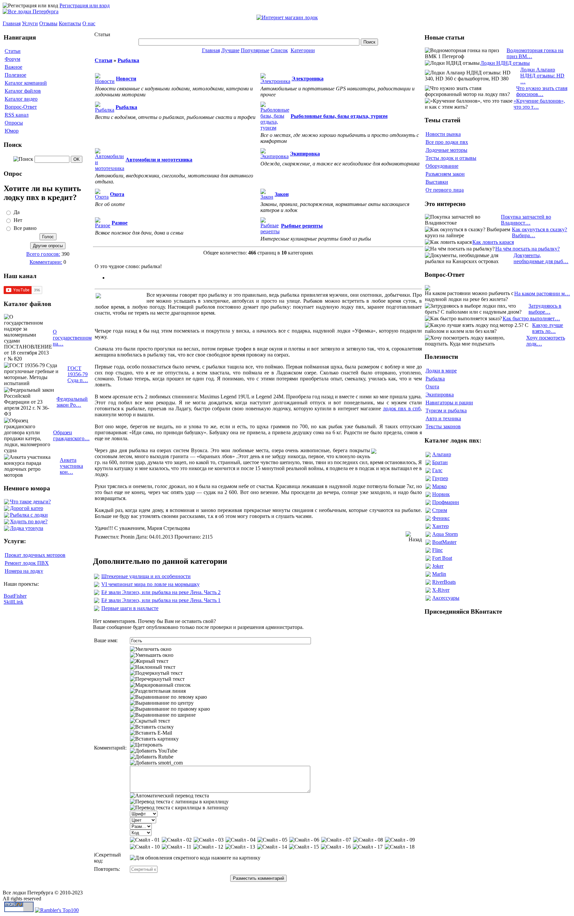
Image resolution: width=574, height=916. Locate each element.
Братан (440, 462)
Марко (439, 486)
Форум (12, 59)
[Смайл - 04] (240, 840)
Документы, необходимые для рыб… (541, 258)
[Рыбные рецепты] (270, 231)
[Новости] (105, 81)
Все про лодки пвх (447, 142)
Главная (12, 23)
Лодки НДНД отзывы (505, 63)
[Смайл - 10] (145, 847)
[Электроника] (275, 81)
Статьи (13, 51)
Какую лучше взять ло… (547, 328)
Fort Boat (442, 558)
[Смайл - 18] (400, 847)
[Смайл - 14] (272, 847)
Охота (432, 386)
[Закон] (266, 197)
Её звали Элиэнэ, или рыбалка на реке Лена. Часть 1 (161, 600)
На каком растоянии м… (542, 293)
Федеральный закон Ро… (72, 402)
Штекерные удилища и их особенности (146, 576)
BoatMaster (444, 542)
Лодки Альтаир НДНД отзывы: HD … (542, 75)
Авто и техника (443, 418)
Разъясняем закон (445, 174)
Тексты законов (443, 426)
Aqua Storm (445, 534)
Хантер (440, 526)
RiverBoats (444, 582)
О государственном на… (72, 338)
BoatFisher (15, 596)
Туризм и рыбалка (446, 410)
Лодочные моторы (446, 150)
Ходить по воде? (29, 521)
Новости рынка (443, 134)
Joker (437, 566)
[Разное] (102, 225)
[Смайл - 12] (208, 847)
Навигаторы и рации (449, 402)
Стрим (439, 510)
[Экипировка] (274, 156)
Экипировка (440, 394)
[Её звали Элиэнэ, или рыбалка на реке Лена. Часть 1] (96, 601)
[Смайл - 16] (336, 847)
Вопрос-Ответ (21, 107)
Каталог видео (21, 99)
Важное (13, 67)
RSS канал (17, 115)
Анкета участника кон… (71, 466)
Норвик (441, 494)
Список (279, 50)
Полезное (15, 75)
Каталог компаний (26, 83)
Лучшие (230, 50)
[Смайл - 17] (368, 847)
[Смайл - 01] (145, 840)
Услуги (30, 23)
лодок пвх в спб (402, 408)
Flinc (437, 550)
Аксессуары (445, 598)
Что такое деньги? (30, 501)
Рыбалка (128, 60)
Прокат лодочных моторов (35, 555)
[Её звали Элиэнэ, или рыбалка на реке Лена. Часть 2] (96, 593)
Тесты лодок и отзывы (451, 158)
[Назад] (414, 537)
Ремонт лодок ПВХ (27, 563)
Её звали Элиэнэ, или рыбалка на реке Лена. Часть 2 (161, 592)
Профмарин (445, 502)
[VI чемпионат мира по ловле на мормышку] (96, 585)
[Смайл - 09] (400, 840)
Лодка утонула (26, 528)
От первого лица (445, 190)
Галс (437, 470)
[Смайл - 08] (368, 840)
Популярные (255, 50)
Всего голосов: (43, 254)
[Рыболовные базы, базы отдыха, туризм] (274, 128)
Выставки (437, 182)
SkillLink (13, 602)
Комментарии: (46, 262)
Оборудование (442, 166)
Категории (303, 50)
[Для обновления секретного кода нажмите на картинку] (195, 858)
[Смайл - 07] (336, 840)
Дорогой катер (26, 508)
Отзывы (48, 23)
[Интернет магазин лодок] (287, 17)
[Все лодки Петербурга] (30, 11)
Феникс (441, 518)
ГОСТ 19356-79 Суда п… (77, 374)
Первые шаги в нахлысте (129, 608)
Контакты (70, 23)
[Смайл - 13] (240, 847)
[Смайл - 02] (177, 840)
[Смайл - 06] (304, 840)
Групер (440, 478)
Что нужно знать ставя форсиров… (541, 91)
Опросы (14, 123)
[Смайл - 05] (272, 840)
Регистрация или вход (84, 5)
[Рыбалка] (104, 110)
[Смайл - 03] (209, 840)
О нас (88, 23)
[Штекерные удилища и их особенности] (96, 577)
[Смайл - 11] (176, 847)
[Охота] (102, 197)
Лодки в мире (441, 370)
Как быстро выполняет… (531, 318)
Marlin (439, 574)
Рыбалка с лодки (29, 515)
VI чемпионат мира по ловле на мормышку (150, 584)
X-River (440, 590)
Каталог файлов (23, 91)
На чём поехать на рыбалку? (527, 249)
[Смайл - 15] (304, 847)
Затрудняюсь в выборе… (544, 309)
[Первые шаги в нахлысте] (96, 609)
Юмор (12, 131)
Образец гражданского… (71, 435)
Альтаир (441, 454)
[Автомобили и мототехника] (109, 168)
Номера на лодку (24, 571)
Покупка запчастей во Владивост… (526, 220)
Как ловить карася (493, 242)
